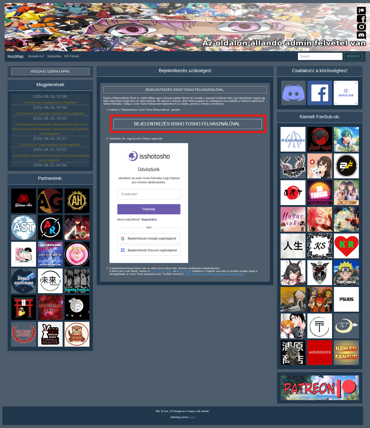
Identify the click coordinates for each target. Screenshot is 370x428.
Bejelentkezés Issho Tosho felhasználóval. (185, 89)
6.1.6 (192, 417)
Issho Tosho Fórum (162, 271)
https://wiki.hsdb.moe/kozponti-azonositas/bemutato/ (214, 274)
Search (353, 56)
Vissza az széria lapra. (50, 71)
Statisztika (54, 56)
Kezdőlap (16, 56)
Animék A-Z (36, 56)
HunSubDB (185, 271)
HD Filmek (71, 56)
